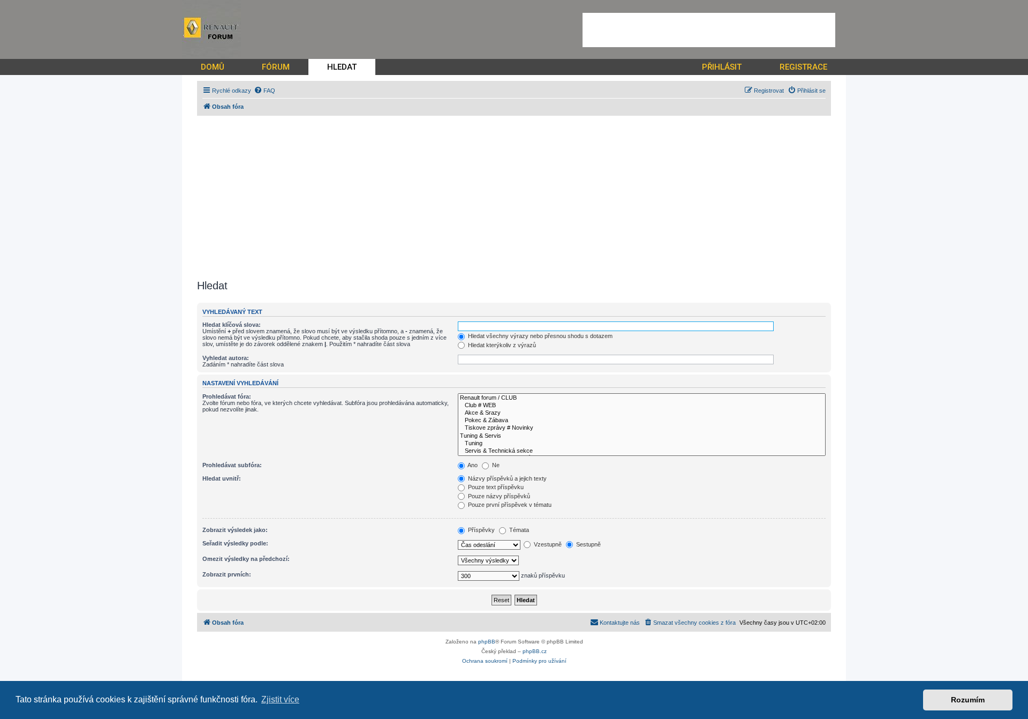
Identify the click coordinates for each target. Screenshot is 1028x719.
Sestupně (588, 544)
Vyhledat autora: (225, 358)
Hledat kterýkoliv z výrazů (501, 345)
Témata (518, 530)
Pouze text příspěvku (495, 487)
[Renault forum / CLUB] (642, 398)
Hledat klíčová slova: (231, 324)
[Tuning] (642, 443)
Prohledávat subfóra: (232, 465)
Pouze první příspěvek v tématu (508, 504)
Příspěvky (480, 530)
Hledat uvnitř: (221, 478)
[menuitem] (264, 90)
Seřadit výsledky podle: (235, 543)
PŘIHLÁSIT (722, 67)
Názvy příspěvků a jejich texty (506, 478)
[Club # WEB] (642, 405)
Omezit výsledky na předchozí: (246, 559)
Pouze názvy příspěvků (498, 496)
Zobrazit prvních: (226, 574)
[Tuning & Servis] (642, 436)
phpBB (486, 642)
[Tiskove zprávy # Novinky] (642, 428)
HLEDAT (342, 67)
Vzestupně (547, 544)
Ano (472, 465)
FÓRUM (276, 67)
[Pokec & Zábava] (642, 420)
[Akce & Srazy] (642, 413)
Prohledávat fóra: (226, 396)
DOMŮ (212, 67)
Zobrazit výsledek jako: (235, 530)
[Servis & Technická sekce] (642, 451)
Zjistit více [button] (280, 699)
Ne (495, 465)
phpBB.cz (535, 651)
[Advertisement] (709, 30)
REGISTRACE (803, 67)
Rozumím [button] (968, 699)
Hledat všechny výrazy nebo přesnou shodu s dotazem (539, 336)
